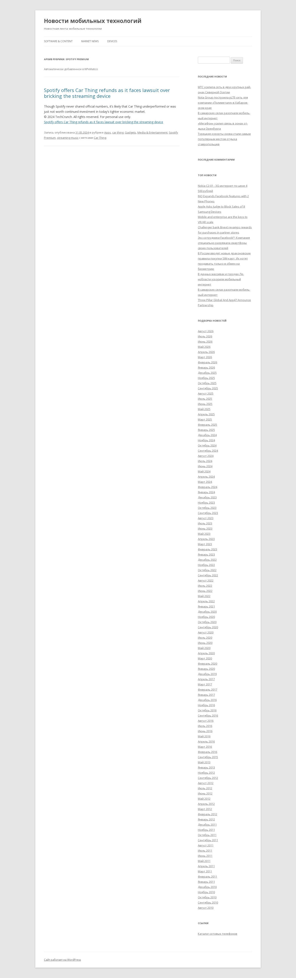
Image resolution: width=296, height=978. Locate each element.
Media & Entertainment (152, 132)
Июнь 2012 (205, 793)
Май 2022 (204, 596)
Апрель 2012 (206, 804)
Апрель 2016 (206, 741)
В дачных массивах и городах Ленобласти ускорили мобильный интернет (221, 279)
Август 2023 (205, 518)
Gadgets (130, 132)
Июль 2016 (205, 726)
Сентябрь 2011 (208, 840)
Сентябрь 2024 (208, 451)
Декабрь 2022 (207, 560)
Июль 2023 (205, 523)
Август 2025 (205, 393)
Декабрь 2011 (207, 825)
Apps (107, 132)
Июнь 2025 (205, 404)
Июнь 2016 (205, 731)
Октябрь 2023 (207, 508)
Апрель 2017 (206, 679)
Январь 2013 (206, 767)
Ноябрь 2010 (206, 892)
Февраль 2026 (207, 362)
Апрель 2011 (206, 866)
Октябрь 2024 (207, 445)
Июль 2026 (205, 336)
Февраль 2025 (207, 425)
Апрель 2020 (206, 653)
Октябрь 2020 (207, 622)
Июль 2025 (205, 399)
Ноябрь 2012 (206, 773)
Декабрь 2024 (207, 435)
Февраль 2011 (207, 876)
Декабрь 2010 (207, 887)
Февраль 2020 (207, 663)
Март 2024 (205, 482)
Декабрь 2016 (207, 700)
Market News (90, 41)
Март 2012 (205, 809)
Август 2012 (205, 783)
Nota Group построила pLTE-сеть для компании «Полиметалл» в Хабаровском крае (223, 102)
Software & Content (58, 41)
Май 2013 (204, 762)
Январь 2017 (206, 695)
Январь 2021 (206, 606)
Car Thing (100, 138)
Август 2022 (205, 580)
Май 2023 (204, 534)
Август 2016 (205, 721)
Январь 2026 (206, 367)
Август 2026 (205, 331)
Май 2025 (204, 409)
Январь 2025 (206, 430)
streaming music (67, 138)
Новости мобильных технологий (92, 21)
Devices (112, 41)
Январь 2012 (206, 819)
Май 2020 (204, 648)
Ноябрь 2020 (206, 617)
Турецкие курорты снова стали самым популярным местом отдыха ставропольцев (224, 139)
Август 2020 (205, 632)
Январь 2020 (206, 669)
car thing (118, 132)
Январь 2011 (206, 882)
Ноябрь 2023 (206, 502)
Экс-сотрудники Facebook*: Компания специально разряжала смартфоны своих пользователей (224, 243)
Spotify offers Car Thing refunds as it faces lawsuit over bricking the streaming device (107, 93)
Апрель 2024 (206, 477)
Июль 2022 (205, 586)
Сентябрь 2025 (208, 388)
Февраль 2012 (207, 814)
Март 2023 (205, 544)
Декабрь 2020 (207, 612)
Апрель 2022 (206, 601)
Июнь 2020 (205, 643)
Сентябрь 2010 (208, 902)
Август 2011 (205, 845)
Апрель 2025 (206, 414)
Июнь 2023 (205, 528)
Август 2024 (205, 456)
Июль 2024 (205, 461)
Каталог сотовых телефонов (217, 934)
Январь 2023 (206, 554)
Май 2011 (204, 861)
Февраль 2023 (207, 549)
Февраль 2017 (207, 689)
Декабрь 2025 (207, 373)
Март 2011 (205, 871)
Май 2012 (204, 799)
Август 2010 (205, 908)
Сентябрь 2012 (208, 778)
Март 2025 (205, 419)
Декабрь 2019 (207, 674)
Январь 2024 (206, 492)
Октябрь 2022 (207, 570)
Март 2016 (205, 747)
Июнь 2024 (205, 466)
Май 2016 (204, 736)
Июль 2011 (205, 850)
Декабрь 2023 (207, 497)
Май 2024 (204, 471)
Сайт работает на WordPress (62, 960)
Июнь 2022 (205, 591)
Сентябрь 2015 (208, 757)
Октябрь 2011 (207, 835)
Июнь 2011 (205, 856)
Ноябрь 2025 (206, 378)
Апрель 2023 (206, 539)
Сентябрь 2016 (208, 715)
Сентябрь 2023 (208, 513)
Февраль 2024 (207, 487)
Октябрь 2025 (207, 383)
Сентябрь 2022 (208, 575)
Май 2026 (204, 347)
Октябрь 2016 (207, 710)
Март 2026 (205, 357)
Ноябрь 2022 (206, 565)
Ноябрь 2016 (206, 705)
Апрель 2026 (206, 352)
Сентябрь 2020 (208, 627)
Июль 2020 (205, 638)
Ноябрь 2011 (206, 830)
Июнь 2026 (205, 341)
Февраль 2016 (207, 752)
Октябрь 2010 (207, 897)
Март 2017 (205, 684)
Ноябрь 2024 (206, 440)
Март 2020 (205, 658)
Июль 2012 (205, 788)
